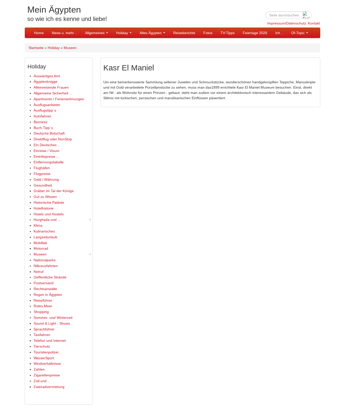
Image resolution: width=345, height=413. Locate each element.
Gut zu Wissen (45, 197)
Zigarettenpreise (47, 375)
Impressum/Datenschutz (286, 23)
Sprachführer (44, 329)
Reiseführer (43, 300)
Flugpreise (42, 174)
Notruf (38, 272)
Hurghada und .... (48, 220)
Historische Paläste (49, 202)
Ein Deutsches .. (47, 145)
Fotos (207, 33)
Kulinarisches (44, 231)
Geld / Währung (46, 179)
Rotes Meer (43, 306)
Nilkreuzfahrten (46, 266)
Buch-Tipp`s (43, 128)
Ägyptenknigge (45, 82)
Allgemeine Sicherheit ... (53, 93)
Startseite (36, 48)
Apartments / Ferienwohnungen (59, 99)
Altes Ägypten (151, 33)
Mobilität (40, 243)
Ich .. (279, 33)
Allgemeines (95, 33)
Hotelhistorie (44, 208)
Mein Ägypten (54, 9)
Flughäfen (42, 168)
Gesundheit (43, 185)
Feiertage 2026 (255, 33)
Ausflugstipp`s (45, 110)
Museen (70, 48)
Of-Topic (298, 33)
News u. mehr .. (64, 33)
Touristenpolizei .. (47, 352)
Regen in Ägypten (48, 295)
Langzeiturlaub (45, 237)
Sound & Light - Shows (52, 323)
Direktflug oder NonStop (53, 139)
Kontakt (314, 23)
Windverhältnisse (47, 364)
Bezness (40, 122)
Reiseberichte (184, 33)
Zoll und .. (42, 381)
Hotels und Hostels (49, 214)
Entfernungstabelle (49, 162)
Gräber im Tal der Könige (54, 191)
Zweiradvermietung (49, 387)
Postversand (44, 283)
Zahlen (39, 369)
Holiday (122, 33)
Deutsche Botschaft (49, 133)
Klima (38, 225)
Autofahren (42, 116)
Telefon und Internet (50, 341)
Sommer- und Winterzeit (53, 318)
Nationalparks (45, 260)
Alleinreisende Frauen (51, 87)
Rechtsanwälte (45, 289)
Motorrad (41, 248)
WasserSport (44, 358)
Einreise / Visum (46, 151)
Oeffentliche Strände (50, 277)
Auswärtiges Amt (47, 76)
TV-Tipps (227, 33)
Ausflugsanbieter (47, 105)
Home (39, 33)
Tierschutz (42, 346)
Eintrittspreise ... (46, 156)
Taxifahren (42, 335)
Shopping (41, 312)
